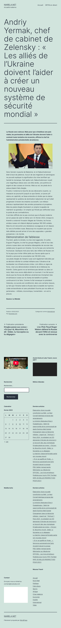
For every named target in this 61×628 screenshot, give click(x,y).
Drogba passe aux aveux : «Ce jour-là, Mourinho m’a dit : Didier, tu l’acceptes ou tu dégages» (45, 448)
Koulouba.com (13, 313)
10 (20, 424)
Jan (7, 442)
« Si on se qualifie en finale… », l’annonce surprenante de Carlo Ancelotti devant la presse (43, 461)
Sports (35, 589)
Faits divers (37, 586)
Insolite (35, 600)
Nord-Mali (36, 581)
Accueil (40, 5)
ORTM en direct (51, 5)
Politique (36, 583)
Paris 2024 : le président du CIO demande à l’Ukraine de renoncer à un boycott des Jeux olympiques (44, 440)
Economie (36, 597)
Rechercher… (8, 385)
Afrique (35, 591)
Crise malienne (38, 594)
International (51, 311)
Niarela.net (10, 5)
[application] (45, 369)
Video (35, 605)
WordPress (23, 620)
